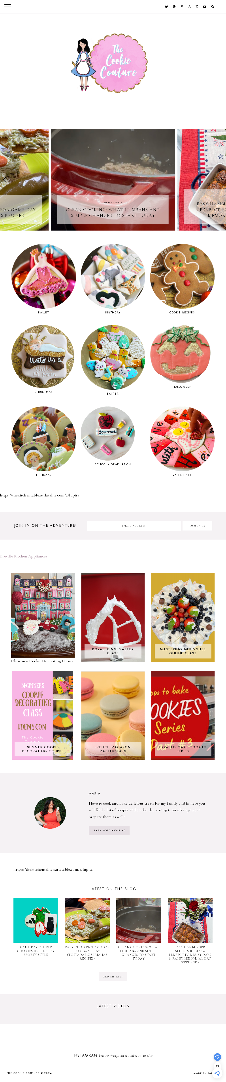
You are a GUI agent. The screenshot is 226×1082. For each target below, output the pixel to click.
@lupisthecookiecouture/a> (131, 1055)
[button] (5, 180)
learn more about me (109, 830)
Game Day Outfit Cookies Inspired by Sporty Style (36, 951)
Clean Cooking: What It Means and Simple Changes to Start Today (138, 952)
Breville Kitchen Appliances (23, 556)
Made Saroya (206, 1073)
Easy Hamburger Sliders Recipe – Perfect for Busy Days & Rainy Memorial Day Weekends (190, 954)
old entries (113, 976)
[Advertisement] (51, 1043)
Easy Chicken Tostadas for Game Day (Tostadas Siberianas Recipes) (87, 952)
